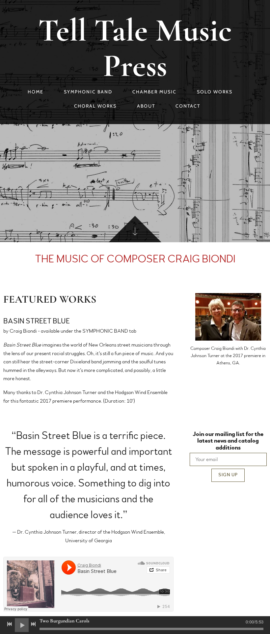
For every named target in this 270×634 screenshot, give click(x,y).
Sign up (228, 475)
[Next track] (33, 624)
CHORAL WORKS (95, 106)
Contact (188, 106)
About (146, 106)
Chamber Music (154, 92)
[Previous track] (10, 624)
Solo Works (214, 92)
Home (35, 92)
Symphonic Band (88, 92)
